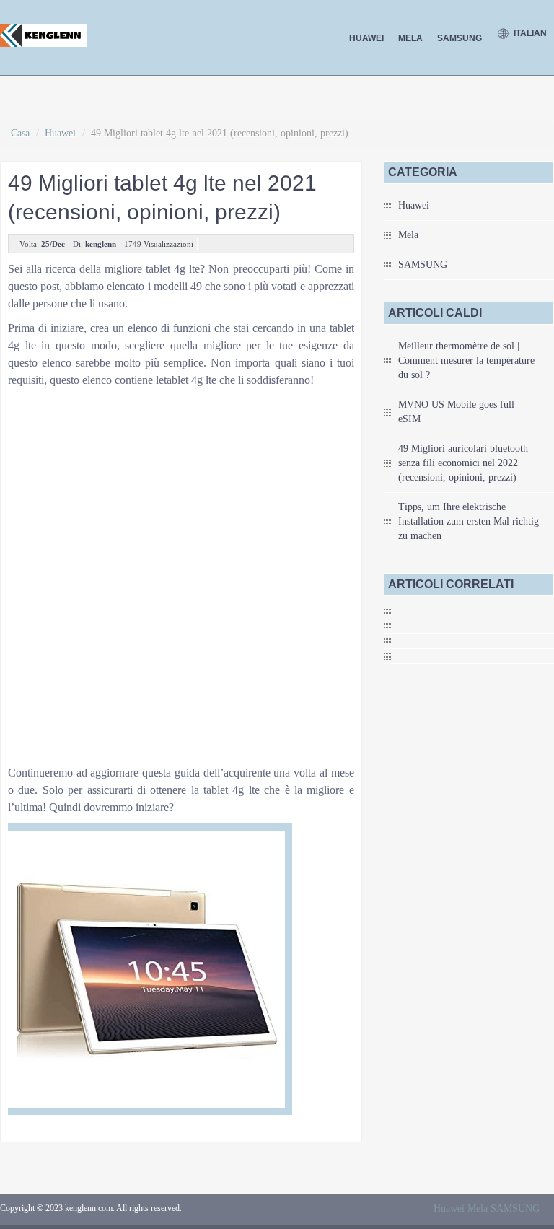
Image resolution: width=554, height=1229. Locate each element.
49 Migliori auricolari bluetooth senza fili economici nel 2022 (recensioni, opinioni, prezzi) (463, 463)
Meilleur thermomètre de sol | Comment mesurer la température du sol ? (466, 360)
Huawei (366, 38)
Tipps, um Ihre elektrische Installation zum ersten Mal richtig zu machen (468, 521)
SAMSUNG (459, 38)
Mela (410, 38)
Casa (20, 133)
